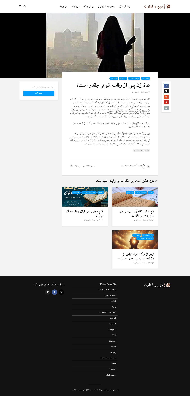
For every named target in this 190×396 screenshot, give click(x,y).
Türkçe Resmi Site (108, 284)
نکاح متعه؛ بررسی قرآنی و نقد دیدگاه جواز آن (85, 214)
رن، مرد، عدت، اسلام (141, 150)
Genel (101, 192)
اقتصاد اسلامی (145, 78)
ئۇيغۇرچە (113, 352)
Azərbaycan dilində (107, 312)
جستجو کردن (38, 93)
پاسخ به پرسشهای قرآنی (106, 6)
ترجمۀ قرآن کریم (125, 6)
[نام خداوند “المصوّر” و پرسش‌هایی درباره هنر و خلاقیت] (135, 197)
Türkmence (111, 375)
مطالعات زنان (114, 78)
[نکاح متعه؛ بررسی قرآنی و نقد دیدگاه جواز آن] (85, 197)
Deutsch (112, 324)
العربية (114, 307)
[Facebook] (54, 292)
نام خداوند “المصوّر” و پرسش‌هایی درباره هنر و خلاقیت (136, 214)
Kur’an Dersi (110, 295)
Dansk (113, 363)
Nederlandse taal (108, 358)
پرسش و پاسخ (88, 6)
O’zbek (113, 318)
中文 (114, 335)
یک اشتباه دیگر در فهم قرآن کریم (145, 238)
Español (112, 341)
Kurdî (113, 347)
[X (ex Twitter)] (48, 292)
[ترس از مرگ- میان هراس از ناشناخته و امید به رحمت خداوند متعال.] (135, 239)
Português (111, 329)
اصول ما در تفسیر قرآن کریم (89, 192)
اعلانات (150, 192)
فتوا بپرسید (63, 6)
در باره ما (75, 6)
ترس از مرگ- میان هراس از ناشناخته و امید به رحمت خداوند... (135, 256)
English (113, 301)
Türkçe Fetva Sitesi (107, 290)
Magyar (112, 369)
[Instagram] (61, 292)
